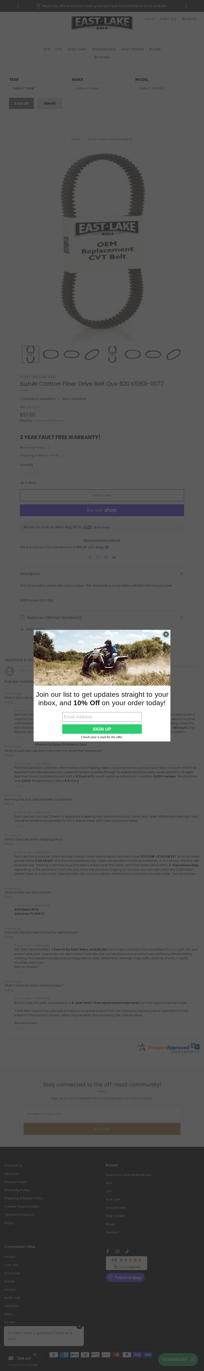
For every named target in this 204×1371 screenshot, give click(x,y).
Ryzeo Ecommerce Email (69, 744)
